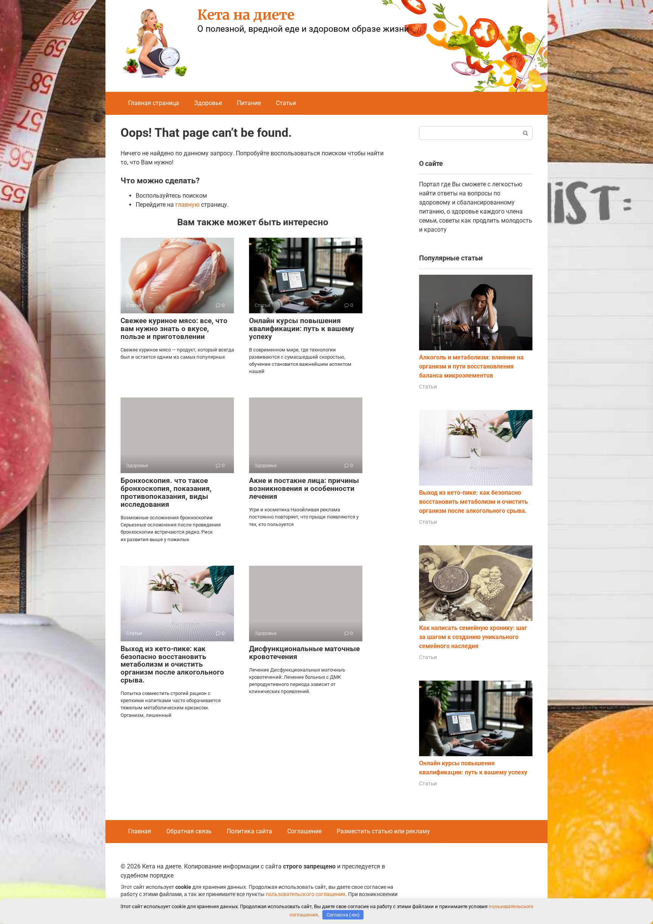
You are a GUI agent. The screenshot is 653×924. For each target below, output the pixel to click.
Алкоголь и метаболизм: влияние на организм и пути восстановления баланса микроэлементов (471, 366)
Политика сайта (249, 831)
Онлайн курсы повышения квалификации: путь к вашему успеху (301, 328)
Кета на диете (245, 14)
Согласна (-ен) (343, 915)
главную (187, 204)
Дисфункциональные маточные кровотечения (304, 652)
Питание (249, 103)
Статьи (286, 103)
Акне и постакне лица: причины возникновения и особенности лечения (304, 488)
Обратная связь (189, 831)
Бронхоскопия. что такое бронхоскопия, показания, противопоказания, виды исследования (166, 492)
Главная (139, 831)
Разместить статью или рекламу (383, 831)
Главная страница (153, 103)
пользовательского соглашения (305, 894)
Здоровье (208, 103)
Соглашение (304, 831)
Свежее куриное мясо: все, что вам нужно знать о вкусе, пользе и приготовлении (174, 328)
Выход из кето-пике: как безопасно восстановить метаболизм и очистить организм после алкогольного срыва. (172, 664)
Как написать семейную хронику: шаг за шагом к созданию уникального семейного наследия (473, 637)
